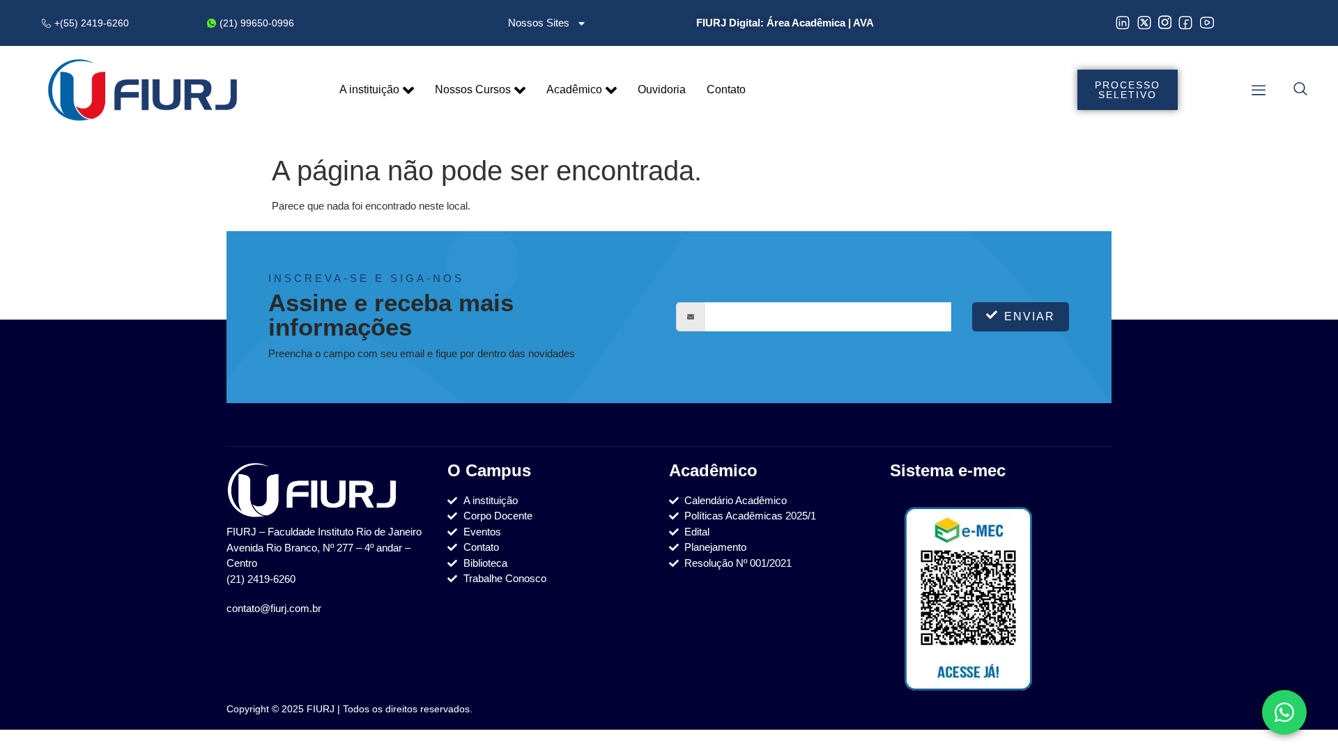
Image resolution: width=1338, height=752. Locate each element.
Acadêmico (574, 89)
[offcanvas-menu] (1258, 90)
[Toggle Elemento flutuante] (1284, 712)
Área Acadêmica (806, 23)
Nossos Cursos (473, 89)
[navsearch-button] (1300, 90)
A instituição (369, 89)
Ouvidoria (662, 89)
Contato (726, 89)
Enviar (1029, 316)
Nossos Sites (538, 23)
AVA (863, 23)
